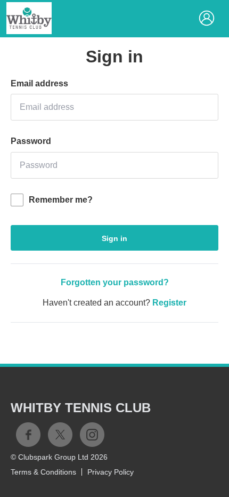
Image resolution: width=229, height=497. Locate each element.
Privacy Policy (110, 472)
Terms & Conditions (43, 472)
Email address (39, 83)
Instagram (92, 434)
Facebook (28, 434)
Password (31, 141)
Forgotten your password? (115, 282)
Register (169, 302)
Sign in (114, 238)
